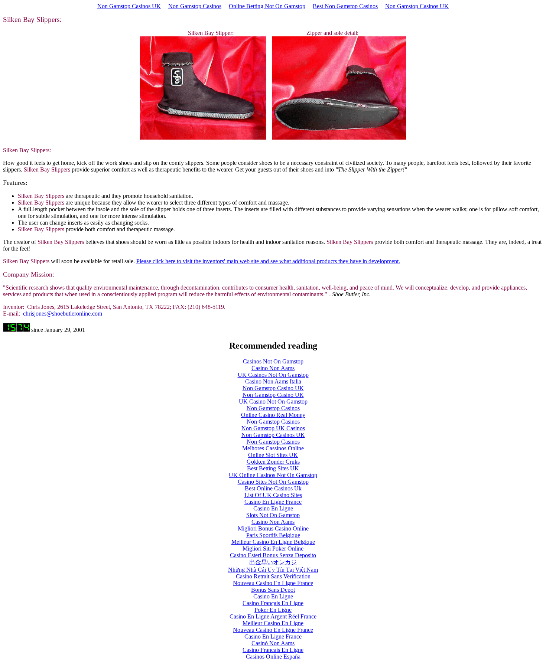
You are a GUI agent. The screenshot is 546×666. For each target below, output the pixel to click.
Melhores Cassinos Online (273, 448)
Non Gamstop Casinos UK (129, 6)
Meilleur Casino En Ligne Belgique (273, 542)
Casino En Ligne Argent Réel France (273, 616)
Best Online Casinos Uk (273, 488)
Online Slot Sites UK (273, 455)
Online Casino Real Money (273, 415)
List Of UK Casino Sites (273, 495)
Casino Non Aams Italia (273, 381)
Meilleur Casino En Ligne (273, 623)
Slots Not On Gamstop (273, 515)
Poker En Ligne (273, 610)
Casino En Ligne (273, 508)
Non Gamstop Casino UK (273, 388)
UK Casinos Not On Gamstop (273, 375)
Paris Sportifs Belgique (273, 535)
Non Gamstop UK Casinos (273, 428)
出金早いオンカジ (273, 562)
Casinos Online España (273, 656)
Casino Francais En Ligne (273, 650)
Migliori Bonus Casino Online (273, 528)
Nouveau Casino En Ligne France (273, 583)
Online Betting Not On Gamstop (267, 6)
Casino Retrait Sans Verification (273, 576)
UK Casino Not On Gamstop (273, 401)
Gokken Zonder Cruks (273, 461)
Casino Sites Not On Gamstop (273, 482)
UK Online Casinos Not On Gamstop (273, 475)
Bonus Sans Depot (273, 590)
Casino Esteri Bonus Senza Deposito (273, 555)
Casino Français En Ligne (273, 603)
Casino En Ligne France (273, 502)
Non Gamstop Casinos (194, 6)
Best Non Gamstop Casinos (345, 6)
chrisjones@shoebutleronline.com (62, 313)
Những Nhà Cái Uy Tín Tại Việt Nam (273, 570)
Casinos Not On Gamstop (273, 361)
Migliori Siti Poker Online (273, 548)
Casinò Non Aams (273, 643)
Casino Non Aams (273, 368)
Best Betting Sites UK (273, 468)
